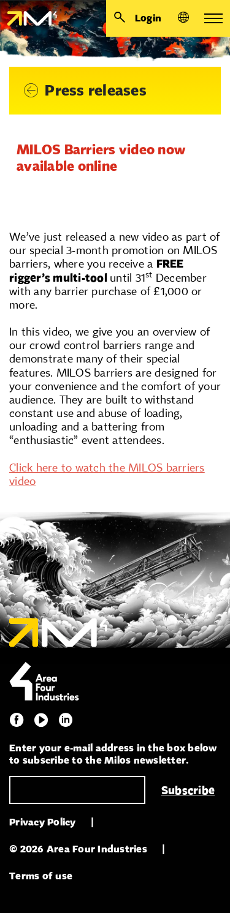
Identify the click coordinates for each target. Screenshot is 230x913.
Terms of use (40, 876)
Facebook (16, 720)
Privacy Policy (42, 822)
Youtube (41, 720)
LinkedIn (65, 720)
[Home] (28, 18)
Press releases (96, 90)
